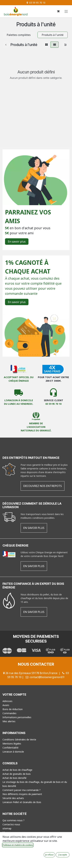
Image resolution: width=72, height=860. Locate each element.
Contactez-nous (11, 824)
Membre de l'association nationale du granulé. (36, 427)
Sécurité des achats (13, 798)
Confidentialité (10, 747)
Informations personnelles (17, 717)
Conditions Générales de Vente (19, 739)
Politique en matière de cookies (18, 844)
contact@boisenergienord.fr (47, 677)
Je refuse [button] (49, 854)
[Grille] (46, 44)
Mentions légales (12, 743)
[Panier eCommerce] (58, 11)
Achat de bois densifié (14, 777)
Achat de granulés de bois (17, 773)
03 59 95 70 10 (53, 403)
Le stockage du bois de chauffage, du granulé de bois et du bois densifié (35, 784)
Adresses (7, 701)
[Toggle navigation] (66, 11)
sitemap (7, 828)
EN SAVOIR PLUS (33, 528)
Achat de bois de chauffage (17, 769)
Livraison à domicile (13, 751)
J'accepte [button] (62, 854)
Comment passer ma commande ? (22, 790)
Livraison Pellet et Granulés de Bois (22, 802)
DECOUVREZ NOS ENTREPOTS (42, 486)
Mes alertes (9, 721)
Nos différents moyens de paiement (22, 794)
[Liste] (54, 44)
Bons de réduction (13, 709)
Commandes (9, 713)
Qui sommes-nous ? (13, 820)
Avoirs (6, 705)
